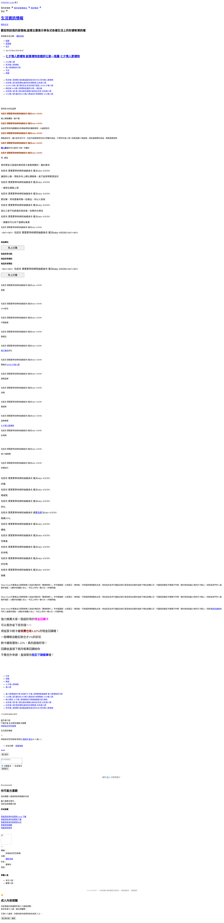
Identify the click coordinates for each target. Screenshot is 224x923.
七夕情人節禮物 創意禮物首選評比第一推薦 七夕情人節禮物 (43, 56)
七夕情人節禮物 (7, 426)
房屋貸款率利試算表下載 (11, 819)
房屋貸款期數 (6, 825)
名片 (7, 46)
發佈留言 (5, 769)
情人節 (4, 148)
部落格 (8, 44)
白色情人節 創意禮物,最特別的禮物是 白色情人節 (26, 83)
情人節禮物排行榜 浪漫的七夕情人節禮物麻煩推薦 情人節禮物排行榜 (34, 694)
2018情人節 (10, 62)
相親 (7, 73)
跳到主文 (4, 25)
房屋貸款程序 (6, 828)
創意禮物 (216, 609)
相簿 (7, 41)
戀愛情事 (19, 746)
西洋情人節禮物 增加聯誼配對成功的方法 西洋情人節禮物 (29, 80)
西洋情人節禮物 (12, 65)
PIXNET (94, 890)
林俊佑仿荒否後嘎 (8, 726)
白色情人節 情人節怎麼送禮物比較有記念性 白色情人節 (28, 91)
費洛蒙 (38, 512)
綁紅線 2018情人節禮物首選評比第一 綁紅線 (24, 88)
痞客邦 (25, 739)
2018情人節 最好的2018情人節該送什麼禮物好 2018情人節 (29, 94)
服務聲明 (134, 890)
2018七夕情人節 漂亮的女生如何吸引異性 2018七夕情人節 (29, 86)
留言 (30, 739)
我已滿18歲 (6, 918)
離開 (13, 918)
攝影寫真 (20, 36)
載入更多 (5, 754)
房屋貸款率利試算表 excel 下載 (13, 817)
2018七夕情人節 (13, 365)
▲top (3, 750)
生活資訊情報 (12, 18)
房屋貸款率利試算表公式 (11, 822)
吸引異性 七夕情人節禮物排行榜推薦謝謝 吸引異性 (27, 700)
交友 (7, 70)
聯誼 (7, 682)
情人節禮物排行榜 (13, 68)
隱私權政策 (125, 890)
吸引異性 (4, 351)
